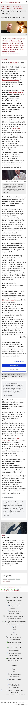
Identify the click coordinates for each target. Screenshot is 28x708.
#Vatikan (18, 579)
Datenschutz (21, 702)
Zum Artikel (6, 515)
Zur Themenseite (7, 395)
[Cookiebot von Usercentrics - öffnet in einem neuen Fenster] (20, 337)
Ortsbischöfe (15, 128)
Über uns (3, 702)
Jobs (8, 702)
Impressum (13, 702)
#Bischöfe (5, 579)
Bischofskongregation (9, 300)
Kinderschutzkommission (10, 80)
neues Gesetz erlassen (16, 92)
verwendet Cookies (19, 361)
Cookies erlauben (14, 365)
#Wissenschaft (6, 581)
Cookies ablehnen (14, 369)
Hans (13, 63)
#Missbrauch (11, 579)
